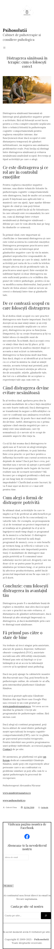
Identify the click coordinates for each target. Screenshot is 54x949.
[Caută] (46, 915)
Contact (7, 749)
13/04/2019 (29, 807)
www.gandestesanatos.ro (17, 706)
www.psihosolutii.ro (14, 800)
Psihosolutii (15, 30)
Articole (44, 807)
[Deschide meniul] (4, 47)
